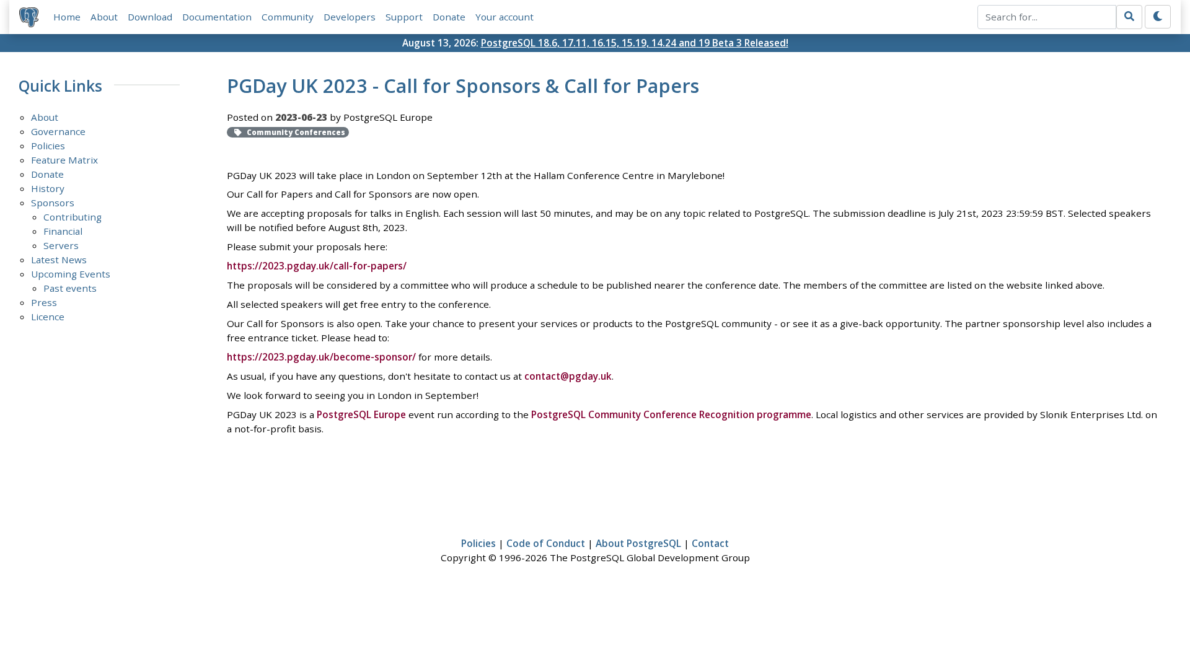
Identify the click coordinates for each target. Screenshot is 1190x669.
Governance (58, 131)
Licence (47, 316)
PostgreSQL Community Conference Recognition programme (671, 414)
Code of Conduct (545, 543)
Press (44, 302)
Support (404, 17)
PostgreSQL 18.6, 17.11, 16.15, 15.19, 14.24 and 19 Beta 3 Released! (634, 43)
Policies (48, 145)
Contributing (72, 217)
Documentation (217, 17)
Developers (350, 17)
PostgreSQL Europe (361, 414)
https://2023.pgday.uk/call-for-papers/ (317, 266)
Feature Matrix (64, 160)
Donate (449, 17)
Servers (61, 245)
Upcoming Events (70, 274)
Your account (504, 17)
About (104, 17)
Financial (62, 231)
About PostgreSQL (638, 543)
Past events (70, 288)
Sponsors (52, 202)
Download (150, 17)
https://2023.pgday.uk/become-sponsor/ (321, 357)
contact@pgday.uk (568, 376)
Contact (710, 543)
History (47, 188)
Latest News (59, 259)
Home (67, 17)
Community (288, 17)
